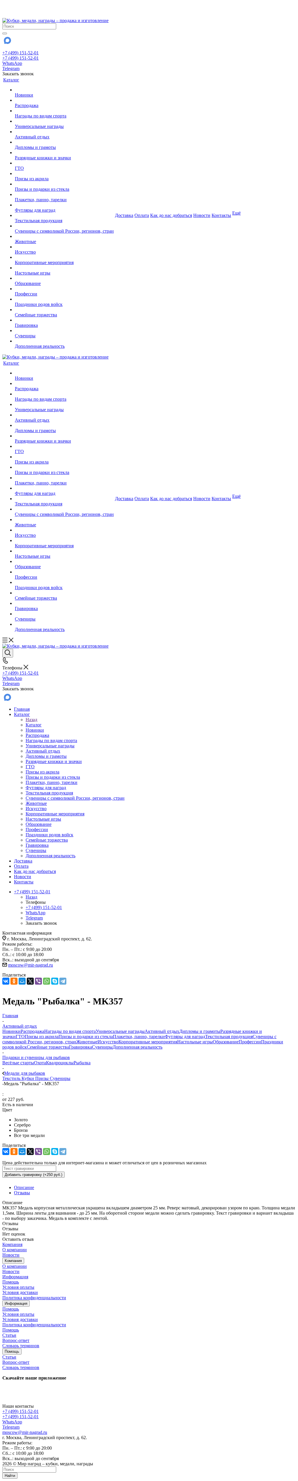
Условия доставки (20, 1292)
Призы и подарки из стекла (85, 1036)
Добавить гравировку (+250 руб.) (33, 1174)
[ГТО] (64, 163)
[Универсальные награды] (64, 121)
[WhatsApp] (46, 981)
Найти (10, 1475)
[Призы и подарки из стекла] (64, 184)
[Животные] (64, 236)
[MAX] (7, 42)
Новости (10, 1254)
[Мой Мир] (22, 981)
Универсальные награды (120, 1031)
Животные (86, 1041)
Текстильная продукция (229, 1036)
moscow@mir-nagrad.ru (30, 965)
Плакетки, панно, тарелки (139, 1036)
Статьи (9, 1335)
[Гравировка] (64, 320)
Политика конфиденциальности (34, 1297)
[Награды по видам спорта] (64, 110)
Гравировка (80, 1047)
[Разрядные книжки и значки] (64, 152)
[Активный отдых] (64, 131)
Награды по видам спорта (70, 1031)
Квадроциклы (60, 1062)
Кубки (28, 1078)
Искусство (107, 1041)
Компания (12, 1244)
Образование (226, 1041)
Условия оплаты (18, 1287)
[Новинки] (64, 89)
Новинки (11, 1031)
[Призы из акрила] (64, 173)
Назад (31, 719)
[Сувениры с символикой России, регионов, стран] (64, 226)
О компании (14, 1249)
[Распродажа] (64, 100)
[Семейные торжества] (64, 309)
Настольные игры (195, 1041)
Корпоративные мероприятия (147, 1041)
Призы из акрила (41, 1036)
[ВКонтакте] (5, 981)
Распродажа (32, 1031)
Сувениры (102, 1047)
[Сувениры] (64, 330)
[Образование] (64, 278)
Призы (42, 1078)
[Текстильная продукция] (64, 215)
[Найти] (4, 33)
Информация (15, 1276)
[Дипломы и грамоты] (64, 142)
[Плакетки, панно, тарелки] (64, 194)
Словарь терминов (20, 1345)
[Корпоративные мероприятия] (64, 257)
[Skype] (54, 981)
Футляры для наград (185, 1036)
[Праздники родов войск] (64, 299)
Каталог (34, 724)
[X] (30, 981)
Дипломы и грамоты (199, 1031)
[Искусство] (64, 246)
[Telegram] (62, 981)
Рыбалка (82, 1062)
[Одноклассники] (13, 981)
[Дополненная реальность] (64, 341)
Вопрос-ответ (15, 1340)
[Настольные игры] (64, 267)
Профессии (250, 1041)
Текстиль (12, 1078)
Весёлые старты (18, 1062)
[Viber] (38, 981)
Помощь (10, 1281)
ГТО (20, 1036)
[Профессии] (64, 288)
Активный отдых (162, 1031)
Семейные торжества (48, 1047)
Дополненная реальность (137, 1047)
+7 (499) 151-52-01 (20, 52)
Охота (40, 1062)
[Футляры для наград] (64, 205)
